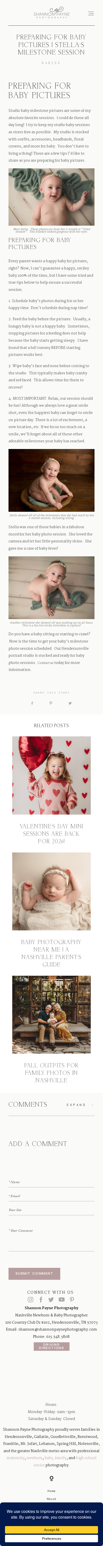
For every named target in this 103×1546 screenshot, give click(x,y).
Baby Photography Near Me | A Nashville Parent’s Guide (51, 910)
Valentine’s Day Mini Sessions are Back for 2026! (51, 790)
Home (52, 1491)
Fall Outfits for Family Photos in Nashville (51, 1030)
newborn (34, 1458)
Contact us (46, 663)
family (60, 1458)
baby (48, 1458)
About (51, 1499)
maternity (15, 1458)
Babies (51, 63)
